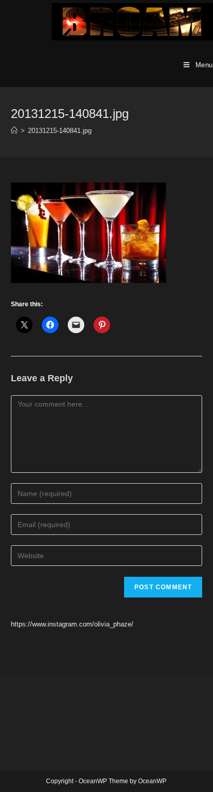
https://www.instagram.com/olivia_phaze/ (72, 624)
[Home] (14, 131)
